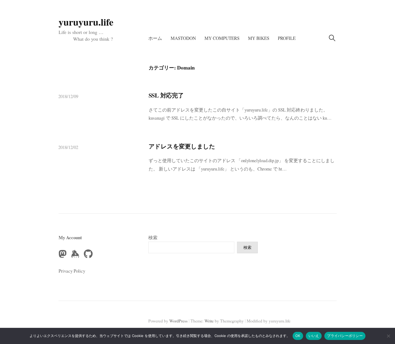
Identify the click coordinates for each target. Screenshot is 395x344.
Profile (287, 38)
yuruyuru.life (86, 22)
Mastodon (183, 38)
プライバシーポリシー (345, 335)
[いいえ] (388, 336)
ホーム (155, 38)
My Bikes (258, 38)
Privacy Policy (72, 271)
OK (297, 335)
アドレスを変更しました (182, 146)
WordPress (178, 321)
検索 (152, 237)
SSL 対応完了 (166, 95)
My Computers (221, 38)
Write (209, 321)
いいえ (313, 335)
